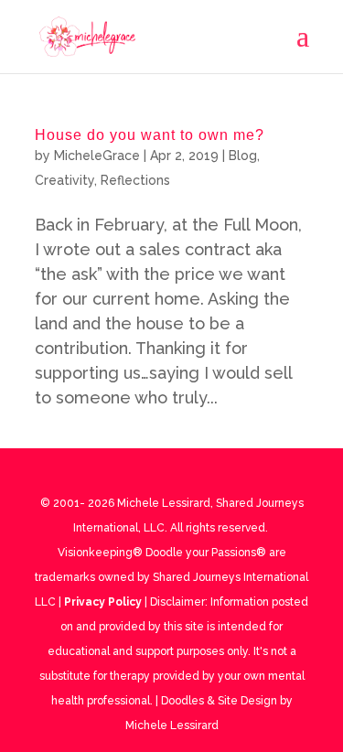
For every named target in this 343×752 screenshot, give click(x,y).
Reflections (135, 180)
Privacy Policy (103, 602)
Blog (243, 155)
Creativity (64, 180)
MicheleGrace (97, 155)
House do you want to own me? (149, 135)
